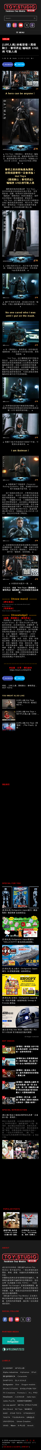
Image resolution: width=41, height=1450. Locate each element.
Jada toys (31, 1397)
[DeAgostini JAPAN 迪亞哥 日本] (13, 1344)
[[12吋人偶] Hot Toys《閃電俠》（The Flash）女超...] (8, 727)
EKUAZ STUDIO (10, 1389)
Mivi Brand (8, 1409)
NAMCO (28, 1409)
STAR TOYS (15, 1413)
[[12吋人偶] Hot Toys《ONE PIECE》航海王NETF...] (8, 704)
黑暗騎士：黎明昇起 (26, 686)
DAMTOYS (8, 1380)
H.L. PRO (33, 1393)
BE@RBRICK (9, 1376)
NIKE (5, 1413)
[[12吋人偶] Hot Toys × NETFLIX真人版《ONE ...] (8, 715)
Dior (17, 1385)
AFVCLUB (20, 1368)
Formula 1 (22, 1393)
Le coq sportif (9, 1405)
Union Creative (24, 1421)
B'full (34, 1372)
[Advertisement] (20, 755)
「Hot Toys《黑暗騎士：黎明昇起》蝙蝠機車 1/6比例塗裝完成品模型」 (20, 590)
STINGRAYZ (29, 1413)
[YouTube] (21, 25)
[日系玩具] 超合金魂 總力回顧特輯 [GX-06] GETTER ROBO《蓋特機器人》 (11, 1234)
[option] (11, 1224)
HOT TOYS (7, 688)
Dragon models (28, 1385)
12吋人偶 (6, 39)
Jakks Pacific (9, 1401)
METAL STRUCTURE (27, 1405)
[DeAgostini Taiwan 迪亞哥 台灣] (13, 1350)
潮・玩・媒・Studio (10, 58)
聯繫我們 (25, 1447)
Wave (13, 1425)
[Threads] (32, 26)
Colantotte (22, 1376)
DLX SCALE (20, 1380)
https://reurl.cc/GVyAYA (20, 670)
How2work (8, 1397)
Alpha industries (10, 1372)
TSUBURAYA (18, 1417)
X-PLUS (21, 1425)
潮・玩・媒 (30, 1440)
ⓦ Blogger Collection (32, 1036)
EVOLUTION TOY (28, 1389)
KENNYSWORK (24, 1401)
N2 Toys (19, 1409)
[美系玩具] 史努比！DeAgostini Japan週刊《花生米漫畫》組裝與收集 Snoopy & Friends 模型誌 (19, 1000)
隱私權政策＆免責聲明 (11, 1447)
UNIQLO (30, 1417)
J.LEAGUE (19, 1397)
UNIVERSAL (9, 1421)
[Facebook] (8, 25)
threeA (30, 1425)
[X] (27, 26)
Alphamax (24, 1372)
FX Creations (9, 1393)
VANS (6, 1425)
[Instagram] (14, 25)
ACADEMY (8, 1368)
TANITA (6, 1417)
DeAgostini (8, 1385)
